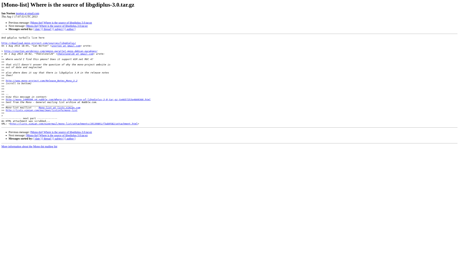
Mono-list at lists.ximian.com (59, 107)
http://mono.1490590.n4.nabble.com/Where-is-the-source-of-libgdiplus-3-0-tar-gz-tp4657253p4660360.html (78, 99)
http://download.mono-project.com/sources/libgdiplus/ (38, 43)
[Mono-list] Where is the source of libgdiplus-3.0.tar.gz (61, 22)
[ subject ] (58, 29)
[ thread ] (47, 29)
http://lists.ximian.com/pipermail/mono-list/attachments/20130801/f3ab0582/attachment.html (74, 123)
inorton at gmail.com (27, 13)
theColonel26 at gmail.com (75, 53)
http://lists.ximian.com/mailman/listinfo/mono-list (41, 110)
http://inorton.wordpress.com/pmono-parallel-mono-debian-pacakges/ (51, 51)
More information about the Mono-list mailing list (29, 146)
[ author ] (70, 29)
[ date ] (37, 29)
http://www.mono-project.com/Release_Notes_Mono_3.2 (41, 80)
